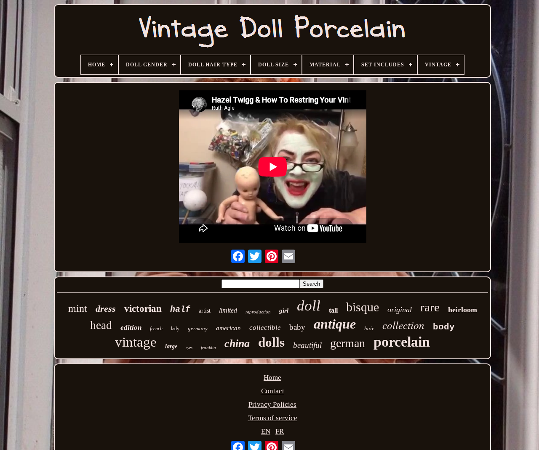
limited (228, 310)
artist (205, 311)
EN (265, 431)
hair (369, 328)
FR (279, 431)
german (347, 343)
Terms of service (272, 418)
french (156, 329)
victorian (143, 308)
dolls (271, 342)
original (399, 309)
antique (335, 324)
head (101, 325)
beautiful (307, 345)
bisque (362, 307)
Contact (272, 391)
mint (77, 308)
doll (308, 305)
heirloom (462, 309)
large (171, 346)
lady (175, 329)
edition (130, 328)
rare (430, 307)
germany (198, 328)
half (180, 309)
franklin (208, 347)
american (228, 328)
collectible (265, 328)
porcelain (402, 342)
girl (283, 310)
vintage (136, 342)
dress (106, 308)
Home (272, 378)
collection (403, 325)
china (237, 343)
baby (297, 327)
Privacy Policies (272, 404)
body (444, 327)
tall (333, 310)
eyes (189, 347)
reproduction (258, 311)
